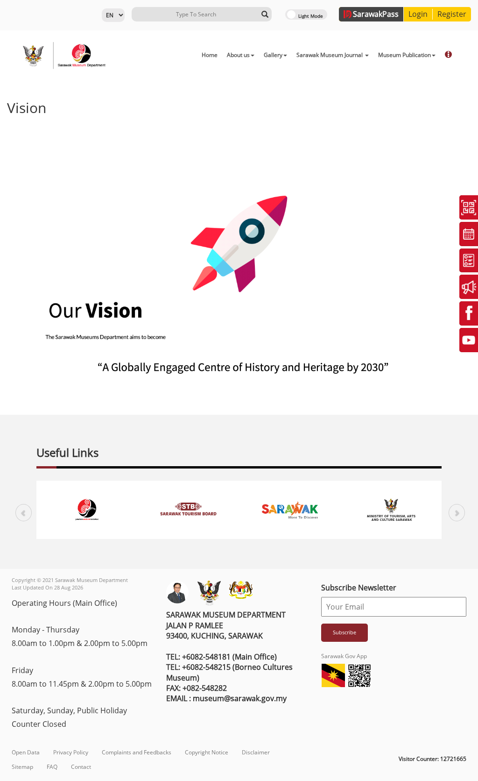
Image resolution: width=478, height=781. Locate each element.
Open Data (26, 752)
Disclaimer (256, 752)
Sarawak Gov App (344, 656)
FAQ (52, 767)
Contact (81, 767)
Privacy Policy (70, 752)
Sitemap (22, 767)
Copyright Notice (206, 752)
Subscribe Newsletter (358, 587)
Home (210, 55)
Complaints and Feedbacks (136, 752)
